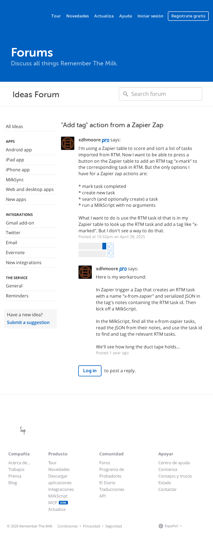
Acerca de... (19, 462)
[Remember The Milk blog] (206, 526)
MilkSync (15, 180)
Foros (104, 462)
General (14, 286)
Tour (56, 16)
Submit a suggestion (28, 322)
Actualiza (104, 16)
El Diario (107, 482)
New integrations (24, 262)
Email (11, 242)
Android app (19, 150)
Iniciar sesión (150, 16)
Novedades (77, 16)
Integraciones (61, 489)
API (102, 496)
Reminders (17, 296)
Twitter (13, 232)
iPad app (15, 160)
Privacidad (91, 526)
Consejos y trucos (175, 476)
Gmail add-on (20, 223)
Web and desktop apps (30, 189)
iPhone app (18, 170)
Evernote (15, 252)
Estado (164, 482)
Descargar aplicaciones (60, 479)
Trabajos (16, 469)
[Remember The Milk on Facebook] (191, 526)
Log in (90, 370)
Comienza (167, 469)
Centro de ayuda (174, 462)
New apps (16, 199)
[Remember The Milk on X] (199, 526)
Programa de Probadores (111, 472)
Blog (12, 482)
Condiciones (67, 526)
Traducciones (111, 489)
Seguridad (113, 526)
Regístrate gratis (188, 16)
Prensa (14, 476)
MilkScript (57, 496)
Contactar (167, 489)
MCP (57, 502)
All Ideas (14, 126)
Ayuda (125, 16)
